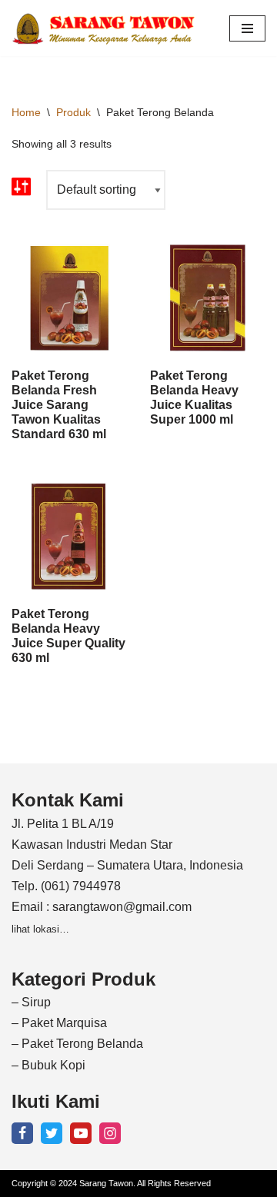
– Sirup (31, 1002)
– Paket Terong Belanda (77, 1043)
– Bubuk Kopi (48, 1065)
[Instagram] (110, 1133)
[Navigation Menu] (247, 28)
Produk (73, 112)
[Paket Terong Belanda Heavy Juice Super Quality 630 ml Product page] (70, 536)
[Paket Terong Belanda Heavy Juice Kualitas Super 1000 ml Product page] (208, 298)
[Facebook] (22, 1133)
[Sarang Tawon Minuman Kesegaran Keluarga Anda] (108, 28)
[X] (51, 1133)
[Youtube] (81, 1133)
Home (26, 112)
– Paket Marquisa (59, 1022)
